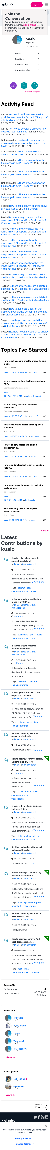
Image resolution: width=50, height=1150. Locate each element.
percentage (33, 722)
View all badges (32, 92)
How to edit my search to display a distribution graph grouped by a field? (23, 143)
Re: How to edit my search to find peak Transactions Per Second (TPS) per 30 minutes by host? (24, 117)
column (21, 588)
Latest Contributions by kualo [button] (22, 543)
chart (20, 791)
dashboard (23, 634)
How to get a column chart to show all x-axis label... (25, 362)
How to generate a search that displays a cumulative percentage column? (24, 310)
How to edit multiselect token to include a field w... (24, 466)
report (39, 634)
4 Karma (18, 616)
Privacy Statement (23, 1138)
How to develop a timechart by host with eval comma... (23, 486)
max (26, 968)
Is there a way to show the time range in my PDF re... (24, 382)
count (28, 791)
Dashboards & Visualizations (33, 277)
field (35, 791)
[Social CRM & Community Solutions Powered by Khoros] (41, 1106)
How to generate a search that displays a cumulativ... (23, 426)
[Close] (46, 1126)
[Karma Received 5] (24, 85)
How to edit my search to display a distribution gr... (20, 446)
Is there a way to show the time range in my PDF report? (23, 161)
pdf (31, 634)
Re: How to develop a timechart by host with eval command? (23, 130)
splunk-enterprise (19, 591)
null (39, 836)
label (29, 588)
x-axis (33, 591)
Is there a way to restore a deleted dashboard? (20, 406)
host (20, 968)
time (33, 638)
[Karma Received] (34, 85)
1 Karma (18, 663)
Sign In (36, 5)
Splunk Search (30, 208)
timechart (16, 906)
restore (33, 681)
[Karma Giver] (13, 85)
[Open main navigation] (46, 4)
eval (20, 902)
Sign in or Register (31, 25)
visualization (17, 798)
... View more (38, 582)
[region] (25, 1136)
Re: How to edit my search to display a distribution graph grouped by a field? (24, 333)
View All (45, 530)
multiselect (29, 836)
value (33, 839)
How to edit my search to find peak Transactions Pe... (20, 510)
